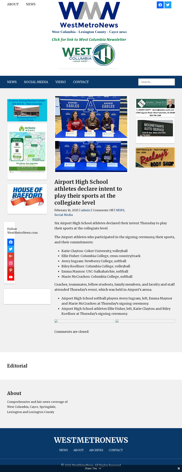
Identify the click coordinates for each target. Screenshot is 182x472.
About (13, 4)
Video (60, 82)
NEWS (31, 4)
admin (85, 210)
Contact (81, 82)
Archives (96, 450)
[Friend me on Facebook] (160, 4)
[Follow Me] (167, 4)
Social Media (36, 82)
